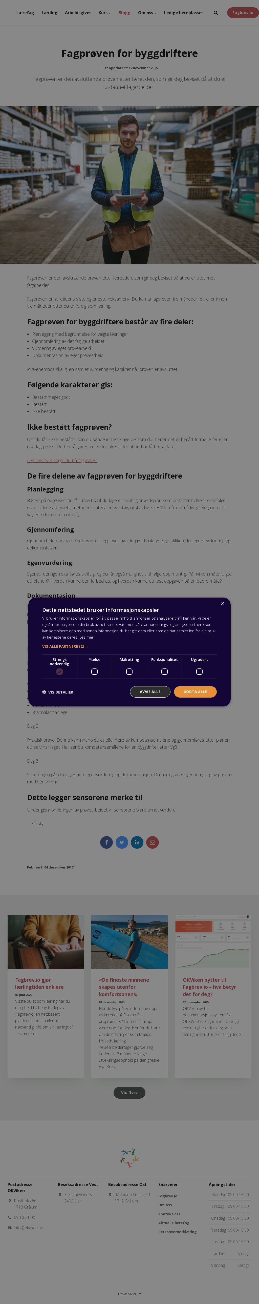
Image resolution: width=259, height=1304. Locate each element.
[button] (129, 646)
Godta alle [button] (195, 691)
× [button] (222, 603)
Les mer (86, 637)
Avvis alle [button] (150, 691)
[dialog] (129, 652)
